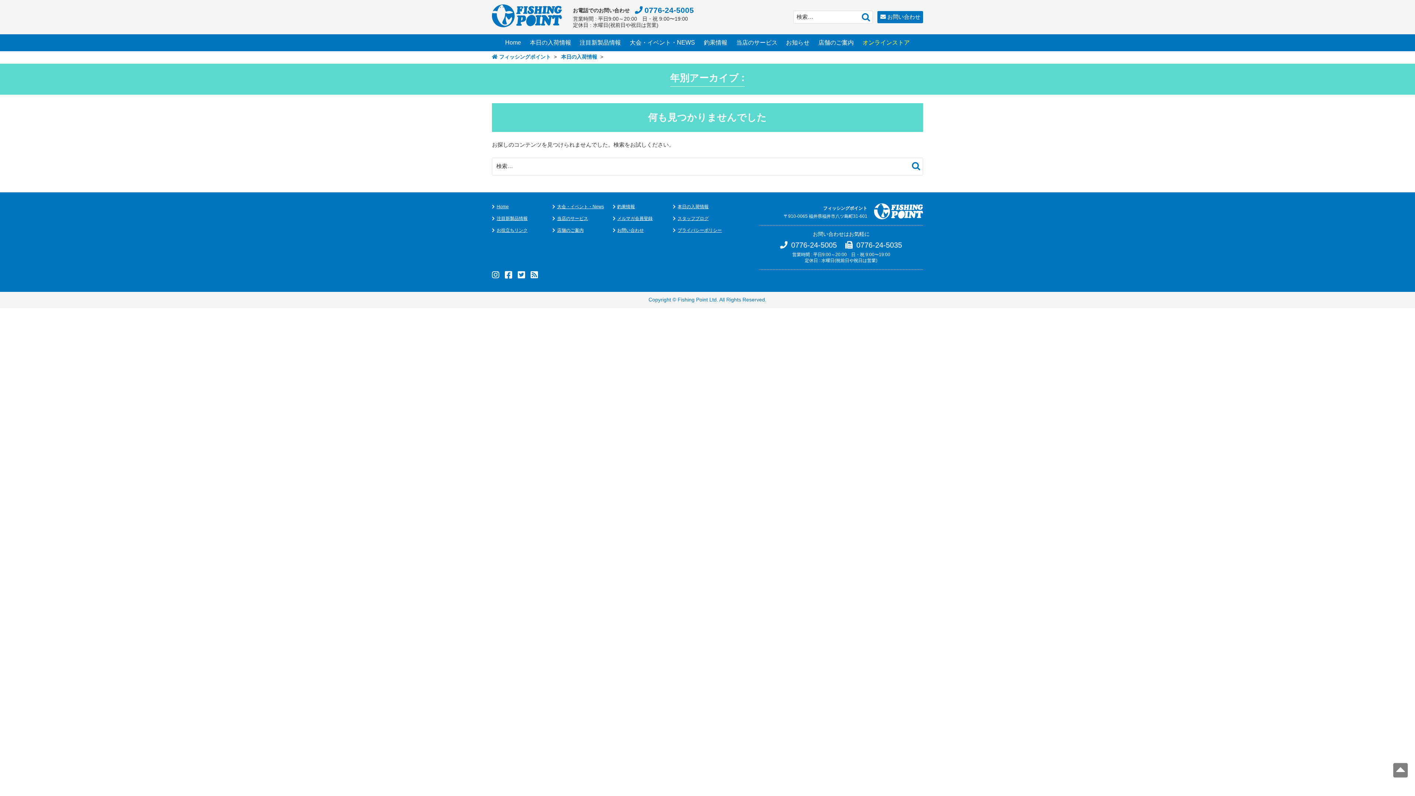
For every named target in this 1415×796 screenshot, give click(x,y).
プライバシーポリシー (700, 230)
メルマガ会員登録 (635, 218)
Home (513, 42)
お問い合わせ (903, 17)
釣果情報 (715, 42)
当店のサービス (757, 42)
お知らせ (798, 42)
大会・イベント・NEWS (662, 42)
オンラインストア (886, 42)
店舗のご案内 (836, 42)
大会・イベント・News (580, 206)
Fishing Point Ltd (697, 300)
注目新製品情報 (600, 42)
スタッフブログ (693, 218)
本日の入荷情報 (550, 42)
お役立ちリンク (512, 230)
